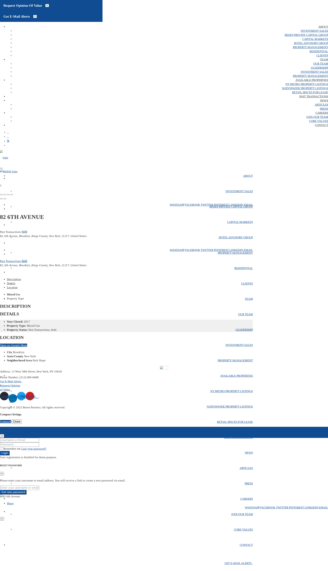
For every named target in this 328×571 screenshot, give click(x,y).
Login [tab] (10, 428)
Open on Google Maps (13, 345)
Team (324, 59)
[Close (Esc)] (1, 194)
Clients (322, 55)
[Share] (4, 194)
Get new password (13, 492)
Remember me (12, 448)
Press (324, 108)
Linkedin (236, 204)
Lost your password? (33, 448)
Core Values (318, 121)
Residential (319, 51)
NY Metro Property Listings (306, 84)
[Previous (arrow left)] (1, 198)
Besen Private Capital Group (306, 35)
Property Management (310, 47)
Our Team (320, 63)
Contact (321, 125)
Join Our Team (317, 117)
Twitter (207, 204)
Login (4, 453)
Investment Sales (314, 30)
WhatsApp (177, 204)
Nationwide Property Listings (305, 88)
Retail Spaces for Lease (310, 92)
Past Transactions (313, 96)
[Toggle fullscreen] (8, 194)
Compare (5, 421)
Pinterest (221, 204)
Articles (321, 104)
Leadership (319, 67)
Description (14, 279)
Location (12, 287)
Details (11, 283)
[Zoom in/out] (11, 194)
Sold (24, 261)
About (323, 26)
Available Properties (311, 80)
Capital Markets (315, 39)
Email (248, 204)
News (324, 100)
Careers (321, 112)
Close (16, 421)
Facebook (193, 204)
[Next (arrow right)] (4, 198)
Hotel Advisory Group (311, 43)
